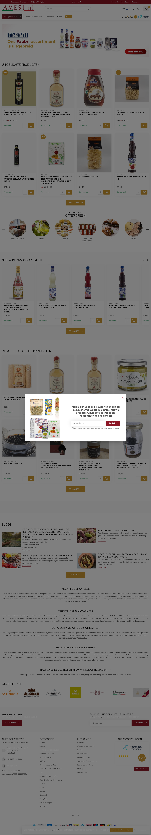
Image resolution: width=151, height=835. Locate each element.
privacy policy (109, 428)
